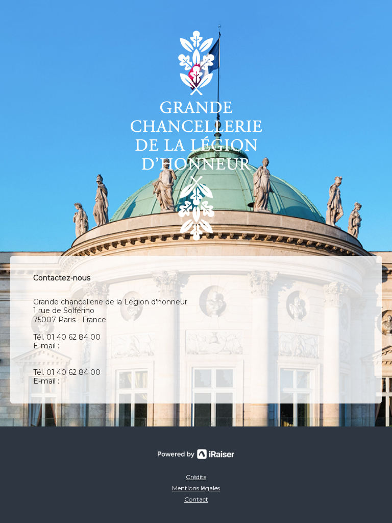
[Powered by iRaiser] (196, 454)
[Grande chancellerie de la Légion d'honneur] (196, 136)
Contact (196, 499)
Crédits (196, 477)
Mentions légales (196, 488)
